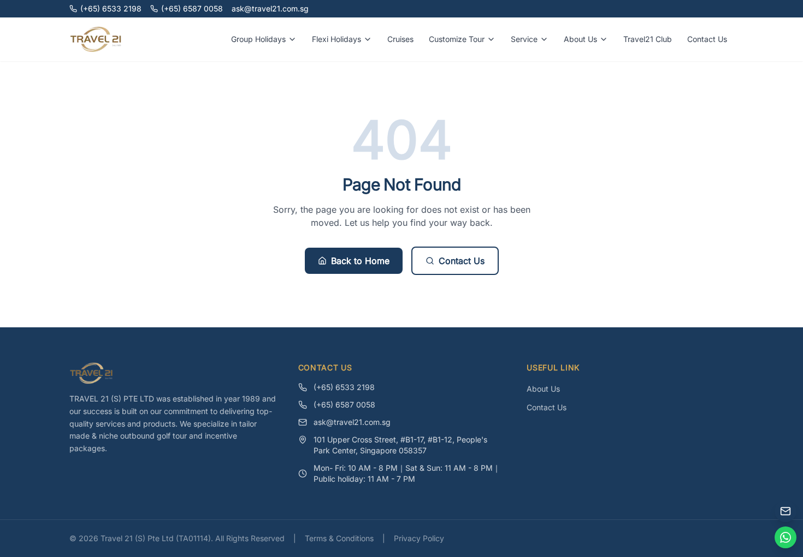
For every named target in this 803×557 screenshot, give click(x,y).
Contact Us (707, 39)
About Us (580, 39)
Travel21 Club (647, 39)
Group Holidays (258, 39)
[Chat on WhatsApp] (785, 537)
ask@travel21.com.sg (270, 8)
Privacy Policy (419, 538)
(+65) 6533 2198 (110, 8)
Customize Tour (457, 39)
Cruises (400, 39)
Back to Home (360, 260)
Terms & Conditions (339, 538)
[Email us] (785, 511)
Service (524, 39)
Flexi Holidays (336, 39)
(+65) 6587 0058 (192, 8)
